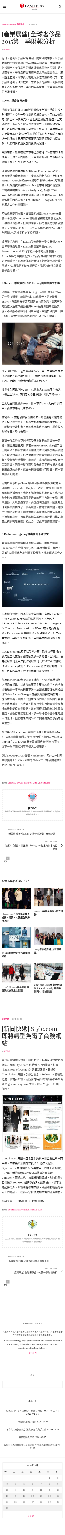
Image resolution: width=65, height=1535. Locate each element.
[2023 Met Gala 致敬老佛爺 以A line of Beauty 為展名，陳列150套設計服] (48, 971)
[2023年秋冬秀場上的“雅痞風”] (48, 936)
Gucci (20, 783)
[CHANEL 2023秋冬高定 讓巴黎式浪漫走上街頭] (16, 972)
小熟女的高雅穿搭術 (26, 1421)
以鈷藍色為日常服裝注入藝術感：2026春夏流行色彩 (29, 1445)
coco (7, 1051)
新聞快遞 (5, 1019)
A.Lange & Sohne (12, 623)
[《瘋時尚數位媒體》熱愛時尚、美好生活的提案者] (32, 6)
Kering (28, 783)
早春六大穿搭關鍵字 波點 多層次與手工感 (26, 1429)
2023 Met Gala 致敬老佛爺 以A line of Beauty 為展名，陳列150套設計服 (48, 988)
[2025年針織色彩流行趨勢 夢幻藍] (16, 937)
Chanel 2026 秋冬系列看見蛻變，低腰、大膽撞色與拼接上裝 (16, 917)
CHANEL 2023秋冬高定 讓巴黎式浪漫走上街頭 (15, 988)
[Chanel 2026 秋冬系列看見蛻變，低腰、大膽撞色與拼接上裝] (16, 898)
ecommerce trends (19, 1210)
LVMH (35, 783)
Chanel (12, 783)
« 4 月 (31, 1516)
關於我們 (32, 1353)
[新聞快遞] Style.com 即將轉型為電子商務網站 (32, 1036)
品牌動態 (20, 24)
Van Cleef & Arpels (16, 618)
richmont (44, 783)
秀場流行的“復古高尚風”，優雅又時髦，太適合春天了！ (32, 1410)
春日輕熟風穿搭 (26, 1437)
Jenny (7, 49)
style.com (36, 1210)
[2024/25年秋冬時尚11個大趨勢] (48, 897)
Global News (9, 24)
